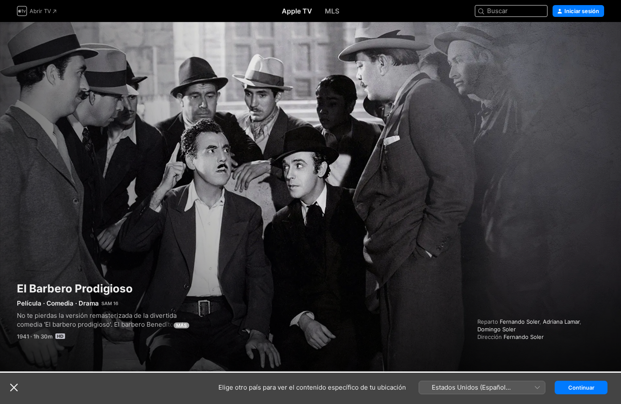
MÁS (181, 325)
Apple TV (297, 11)
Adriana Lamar (561, 321)
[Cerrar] (14, 387)
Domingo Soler (496, 329)
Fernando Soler (519, 321)
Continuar (581, 387)
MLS (332, 11)
